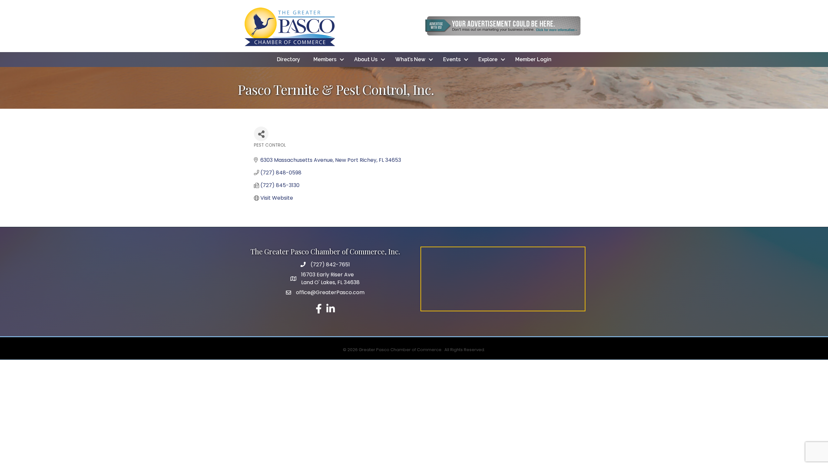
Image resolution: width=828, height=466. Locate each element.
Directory (288, 59)
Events (452, 59)
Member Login (533, 59)
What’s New (410, 59)
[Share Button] (261, 134)
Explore (487, 59)
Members (324, 59)
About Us (365, 59)
